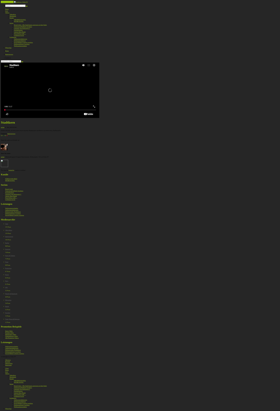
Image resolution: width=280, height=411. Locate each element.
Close (7, 368)
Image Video (9, 331)
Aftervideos (8, 230)
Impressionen (11, 134)
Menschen (8, 300)
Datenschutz (9, 363)
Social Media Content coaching (23, 42)
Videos (7, 12)
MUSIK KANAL (19, 21)
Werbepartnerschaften (20, 46)
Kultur (7, 243)
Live (6, 11)
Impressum (8, 365)
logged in (11, 170)
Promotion (8, 268)
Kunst (7, 274)
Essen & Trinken (10, 255)
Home (7, 9)
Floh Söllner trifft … (20, 34)
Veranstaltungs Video (11, 336)
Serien (11, 23)
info (6, 287)
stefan (2, 127)
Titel (6, 224)
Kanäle (12, 18)
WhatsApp (8, 48)
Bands (7, 306)
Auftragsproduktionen (20, 39)
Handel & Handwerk (11, 294)
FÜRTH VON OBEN (11, 179)
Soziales (7, 313)
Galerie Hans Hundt (20, 32)
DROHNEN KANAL (20, 19)
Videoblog (13, 14)
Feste (6, 262)
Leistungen (13, 37)
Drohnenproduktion (20, 41)
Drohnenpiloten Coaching (22, 44)
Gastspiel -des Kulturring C (22, 28)
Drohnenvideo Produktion (13, 212)
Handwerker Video (10, 334)
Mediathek (13, 16)
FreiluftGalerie (18, 30)
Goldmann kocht (19, 35)
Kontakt (7, 361)
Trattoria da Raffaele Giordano (23, 26)
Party (6, 281)
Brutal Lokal (9, 189)
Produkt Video (9, 333)
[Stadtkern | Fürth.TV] (21, 2)
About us (8, 360)
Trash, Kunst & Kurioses (12, 319)
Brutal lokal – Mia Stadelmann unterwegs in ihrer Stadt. (30, 25)
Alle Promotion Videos (12, 338)
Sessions (7, 249)
